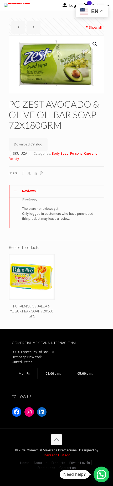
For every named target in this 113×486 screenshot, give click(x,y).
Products (58, 463)
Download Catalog (28, 144)
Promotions (46, 468)
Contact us (67, 468)
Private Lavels (79, 463)
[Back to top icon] (56, 439)
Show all (95, 27)
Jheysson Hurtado (56, 455)
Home (24, 463)
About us (40, 463)
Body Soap (60, 153)
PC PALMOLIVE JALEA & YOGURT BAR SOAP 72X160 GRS (31, 311)
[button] (95, 44)
